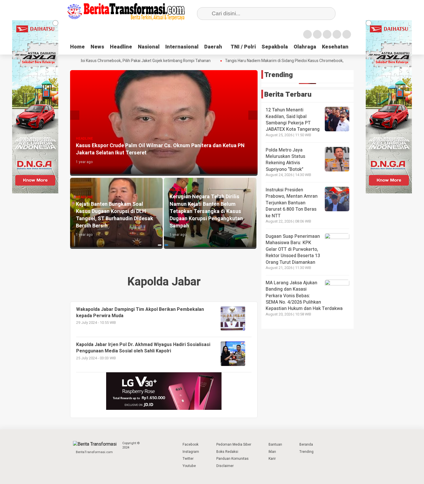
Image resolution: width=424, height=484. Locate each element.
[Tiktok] (346, 34)
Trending (306, 451)
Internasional (181, 47)
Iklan (272, 451)
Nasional (149, 47)
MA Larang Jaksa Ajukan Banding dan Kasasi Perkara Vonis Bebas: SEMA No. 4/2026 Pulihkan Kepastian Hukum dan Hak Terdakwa (304, 295)
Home (77, 47)
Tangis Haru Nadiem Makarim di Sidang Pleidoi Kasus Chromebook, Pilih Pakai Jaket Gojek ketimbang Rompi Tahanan (320, 61)
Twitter (188, 458)
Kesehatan (335, 47)
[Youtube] (337, 34)
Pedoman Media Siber (233, 444)
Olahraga (305, 47)
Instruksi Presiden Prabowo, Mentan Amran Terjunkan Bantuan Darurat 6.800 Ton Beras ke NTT (292, 202)
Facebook (190, 444)
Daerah (213, 47)
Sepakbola (275, 47)
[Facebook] (307, 34)
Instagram (191, 451)
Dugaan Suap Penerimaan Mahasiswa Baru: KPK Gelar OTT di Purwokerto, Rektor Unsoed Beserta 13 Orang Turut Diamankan (293, 249)
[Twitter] (317, 34)
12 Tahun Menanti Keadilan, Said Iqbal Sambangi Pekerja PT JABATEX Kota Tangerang (293, 119)
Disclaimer (225, 465)
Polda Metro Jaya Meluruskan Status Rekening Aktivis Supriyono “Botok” (285, 160)
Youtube (189, 465)
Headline (121, 47)
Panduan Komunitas (232, 458)
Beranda (306, 444)
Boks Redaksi (227, 451)
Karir (272, 458)
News (97, 47)
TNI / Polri (243, 47)
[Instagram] (327, 34)
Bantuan (275, 444)
